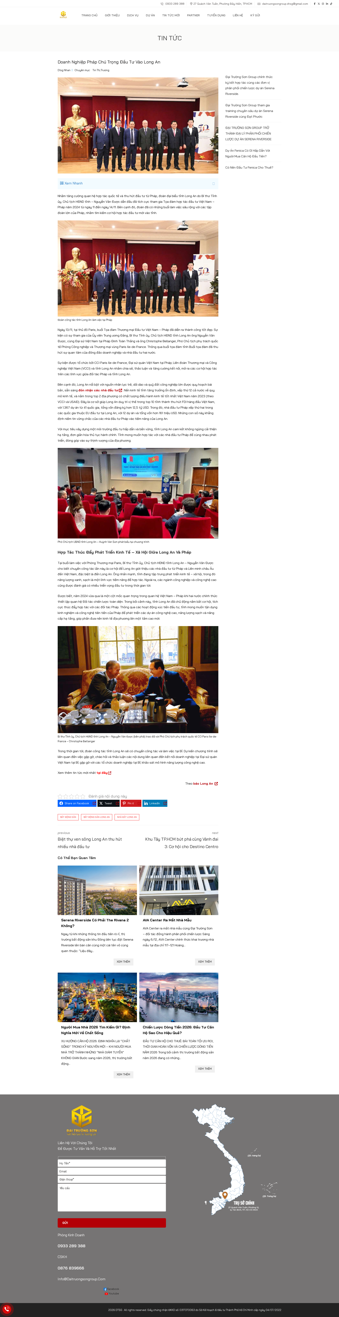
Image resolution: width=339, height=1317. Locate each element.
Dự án (150, 15)
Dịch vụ (133, 15)
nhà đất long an (127, 817)
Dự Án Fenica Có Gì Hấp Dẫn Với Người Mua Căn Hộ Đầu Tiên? (247, 153)
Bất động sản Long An (97, 817)
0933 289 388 (174, 4)
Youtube (113, 1293)
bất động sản (68, 817)
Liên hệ (238, 15)
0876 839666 (71, 1268)
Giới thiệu (112, 15)
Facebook (113, 1288)
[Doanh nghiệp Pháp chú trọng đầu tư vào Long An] (138, 125)
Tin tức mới (171, 15)
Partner (193, 15)
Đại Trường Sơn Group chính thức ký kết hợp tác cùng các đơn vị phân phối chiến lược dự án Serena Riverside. (249, 85)
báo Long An (203, 783)
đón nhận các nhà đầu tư (98, 390)
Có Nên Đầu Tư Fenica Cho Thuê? (249, 167)
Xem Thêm (123, 961)
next (181, 840)
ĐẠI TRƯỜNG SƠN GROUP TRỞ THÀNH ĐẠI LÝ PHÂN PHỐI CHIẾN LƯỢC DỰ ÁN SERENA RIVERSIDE (248, 133)
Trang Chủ (89, 15)
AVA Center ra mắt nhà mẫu (167, 920)
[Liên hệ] (7, 1309)
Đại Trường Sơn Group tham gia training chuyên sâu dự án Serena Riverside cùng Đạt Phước (249, 110)
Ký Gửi (255, 15)
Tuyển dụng (216, 15)
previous (90, 840)
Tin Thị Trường (101, 70)
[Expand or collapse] (213, 184)
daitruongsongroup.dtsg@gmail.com (285, 4)
